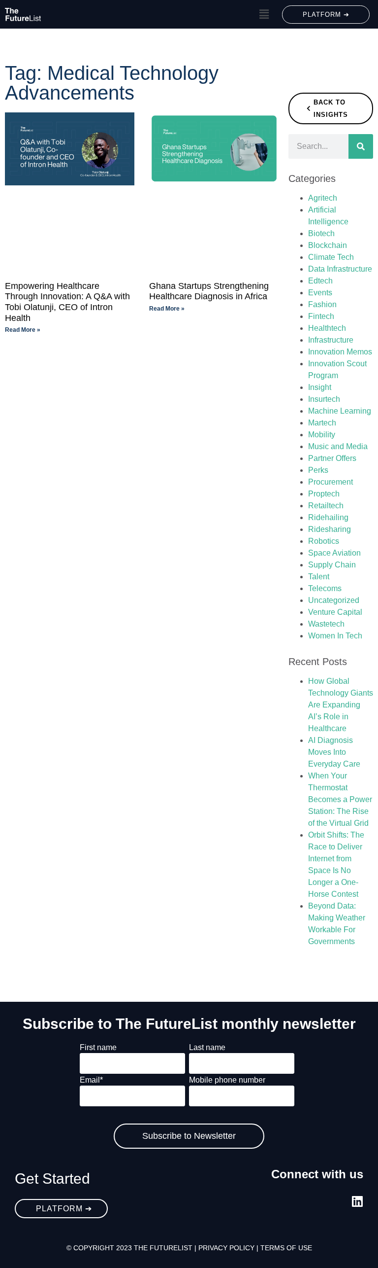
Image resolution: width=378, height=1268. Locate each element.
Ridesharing (329, 529)
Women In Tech (335, 636)
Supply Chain (332, 565)
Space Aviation (334, 553)
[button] (263, 14)
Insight (319, 387)
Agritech (322, 198)
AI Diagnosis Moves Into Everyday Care (334, 752)
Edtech (320, 281)
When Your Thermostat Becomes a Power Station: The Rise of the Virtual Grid (340, 799)
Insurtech (324, 399)
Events (320, 292)
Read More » (22, 329)
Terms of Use (286, 1248)
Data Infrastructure (340, 269)
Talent (318, 576)
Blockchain (327, 245)
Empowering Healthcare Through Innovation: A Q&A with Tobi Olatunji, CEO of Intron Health (67, 302)
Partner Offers (332, 458)
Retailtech (326, 505)
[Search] (360, 146)
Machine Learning (339, 411)
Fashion (322, 304)
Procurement (330, 482)
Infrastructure (330, 340)
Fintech (321, 316)
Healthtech (327, 328)
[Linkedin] (357, 1201)
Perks (318, 470)
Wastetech (326, 624)
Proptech (324, 494)
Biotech (321, 233)
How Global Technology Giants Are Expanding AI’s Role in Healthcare (340, 705)
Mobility (321, 434)
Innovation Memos (340, 352)
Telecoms (325, 588)
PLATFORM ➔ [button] (326, 14)
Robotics (323, 541)
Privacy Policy (226, 1248)
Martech (322, 423)
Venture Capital (335, 612)
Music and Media (338, 446)
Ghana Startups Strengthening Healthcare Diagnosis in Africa (209, 291)
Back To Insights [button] (331, 108)
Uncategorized (333, 600)
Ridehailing (328, 517)
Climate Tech (331, 257)
